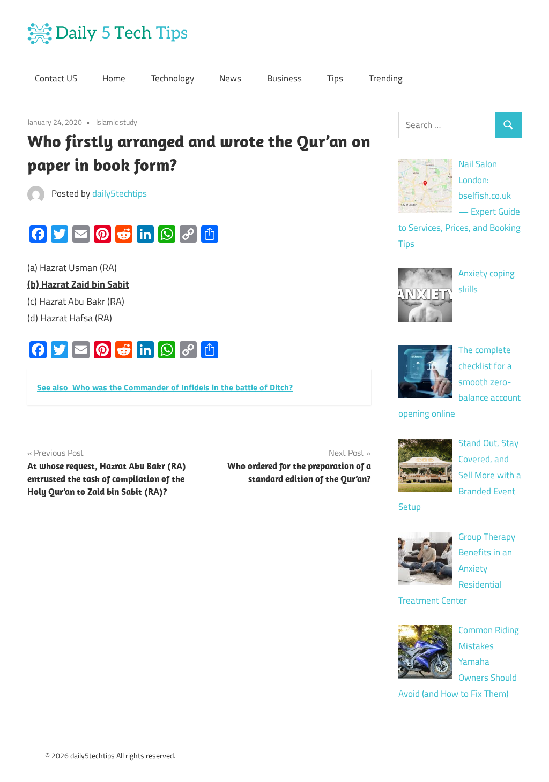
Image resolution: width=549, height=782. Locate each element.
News (230, 78)
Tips (335, 78)
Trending (386, 78)
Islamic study (116, 121)
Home (113, 78)
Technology (172, 78)
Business (284, 78)
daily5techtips (119, 193)
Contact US (56, 78)
